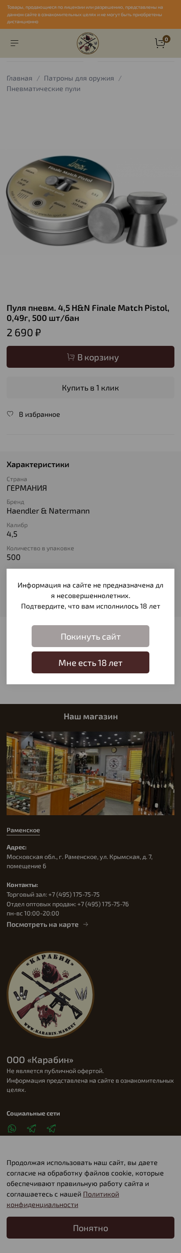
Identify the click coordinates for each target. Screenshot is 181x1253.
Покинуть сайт (91, 636)
